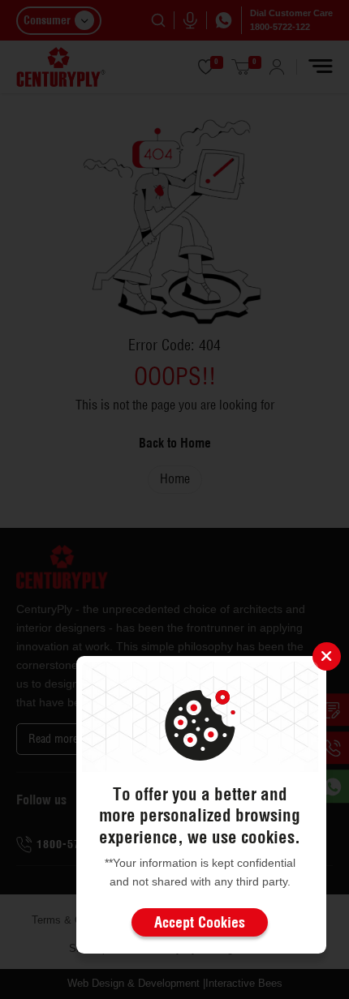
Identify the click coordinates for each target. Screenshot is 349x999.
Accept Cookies (199, 922)
